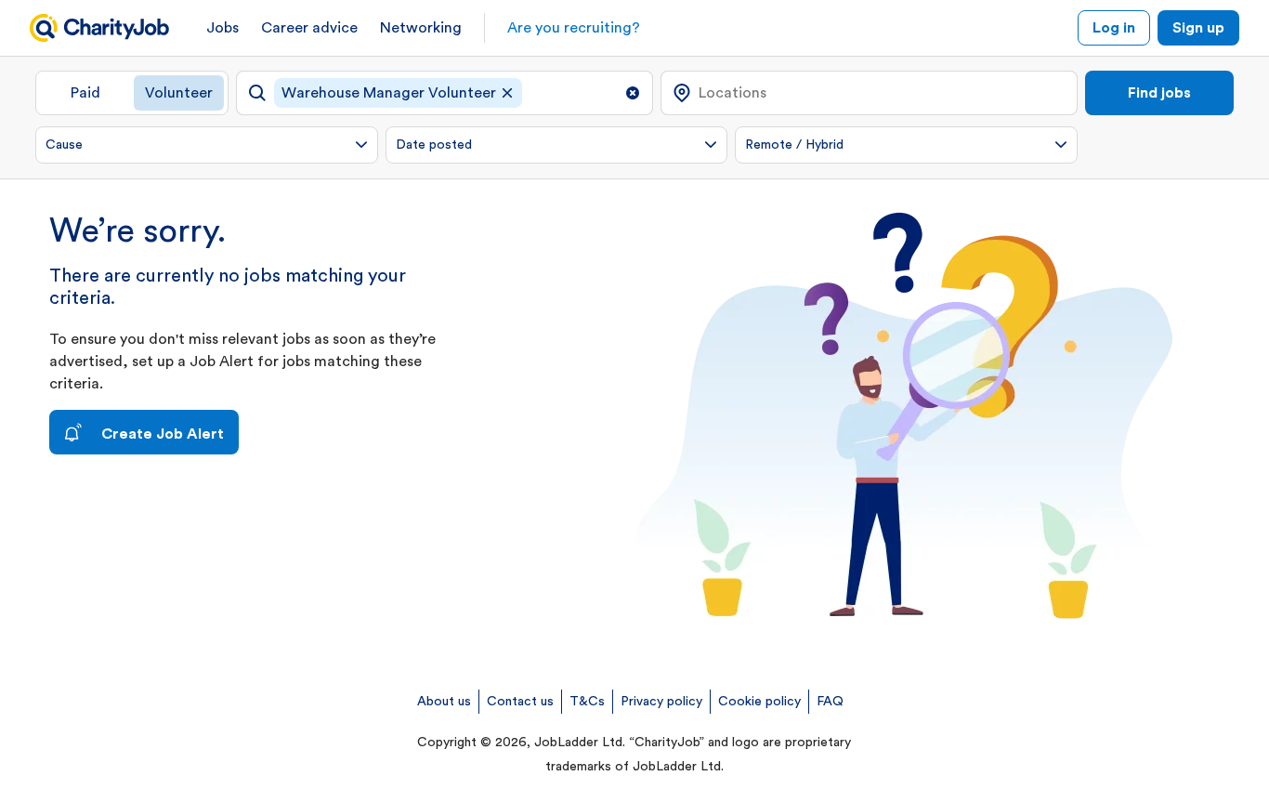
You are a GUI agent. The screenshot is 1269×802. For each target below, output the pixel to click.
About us (444, 701)
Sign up (1198, 27)
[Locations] (869, 93)
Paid (85, 92)
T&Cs (587, 701)
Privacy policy (661, 701)
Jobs (222, 27)
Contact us (520, 701)
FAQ (830, 701)
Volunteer (179, 92)
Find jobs (1159, 92)
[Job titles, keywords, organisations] (444, 93)
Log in (1113, 27)
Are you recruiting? (573, 27)
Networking (421, 27)
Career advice (309, 27)
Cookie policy (759, 701)
